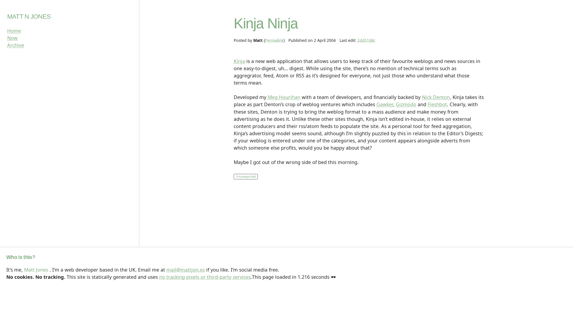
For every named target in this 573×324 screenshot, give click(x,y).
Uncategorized (246, 176)
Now (12, 38)
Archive (15, 45)
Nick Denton (436, 97)
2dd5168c (366, 40)
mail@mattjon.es (185, 269)
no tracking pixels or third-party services (205, 277)
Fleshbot (437, 104)
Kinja (239, 61)
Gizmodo (406, 104)
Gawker (384, 104)
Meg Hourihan (284, 97)
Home (14, 30)
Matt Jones (36, 269)
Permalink (274, 40)
